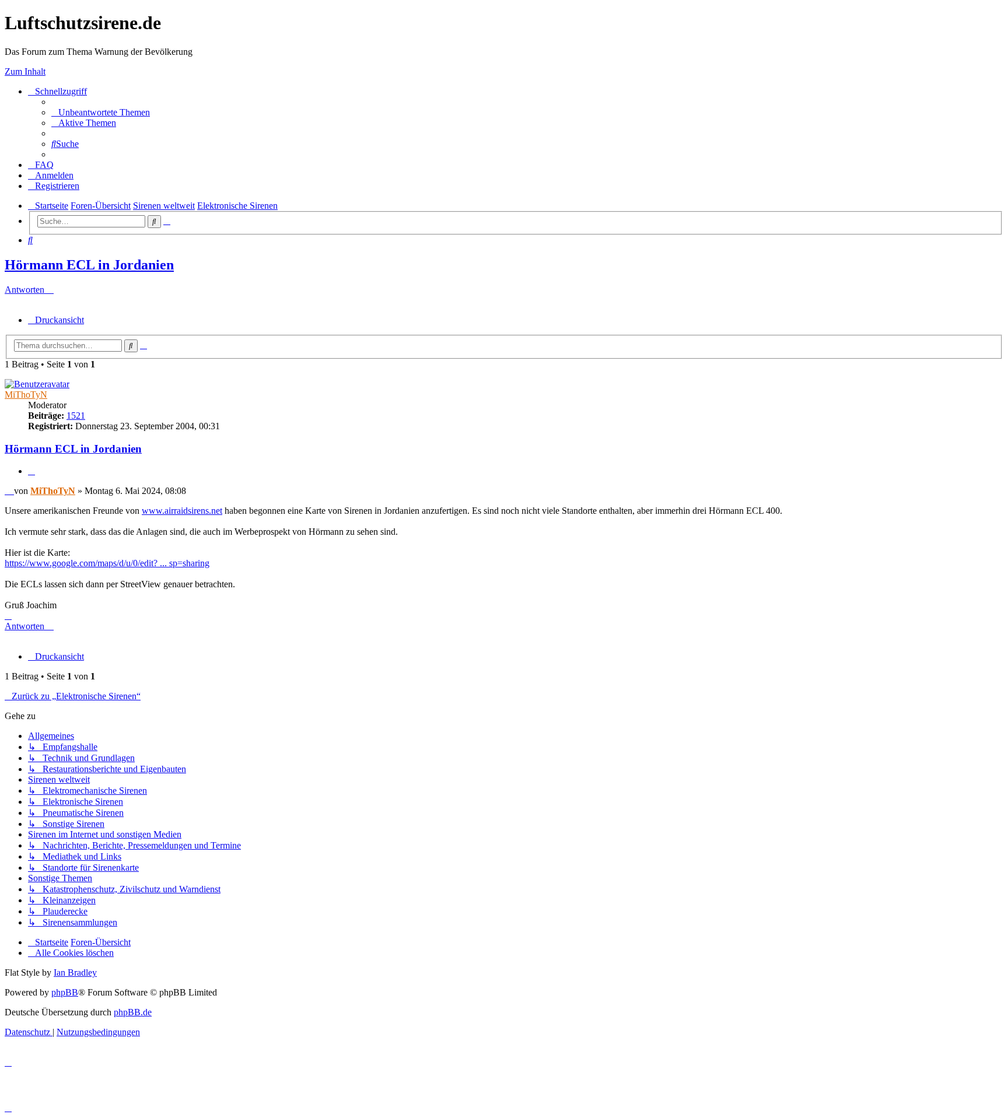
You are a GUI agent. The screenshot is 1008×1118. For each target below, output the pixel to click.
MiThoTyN (26, 394)
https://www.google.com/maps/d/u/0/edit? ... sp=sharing (107, 563)
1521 (75, 415)
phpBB (64, 992)
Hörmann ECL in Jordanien (89, 264)
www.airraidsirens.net (182, 511)
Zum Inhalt (25, 71)
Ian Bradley (75, 972)
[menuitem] (100, 112)
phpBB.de (133, 1012)
